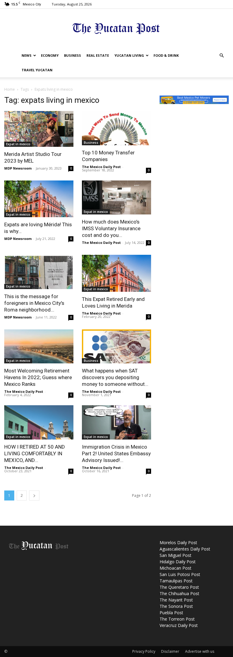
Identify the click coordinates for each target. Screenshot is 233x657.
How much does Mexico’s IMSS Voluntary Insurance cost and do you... (111, 228)
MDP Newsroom (18, 168)
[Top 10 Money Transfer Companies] (116, 128)
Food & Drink (166, 55)
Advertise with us (199, 651)
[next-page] (34, 495)
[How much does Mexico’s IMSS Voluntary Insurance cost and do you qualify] (116, 197)
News (27, 55)
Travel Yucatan (37, 70)
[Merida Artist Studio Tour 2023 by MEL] (38, 129)
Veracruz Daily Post (179, 625)
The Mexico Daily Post (101, 166)
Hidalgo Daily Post (178, 561)
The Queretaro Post (179, 587)
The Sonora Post (176, 606)
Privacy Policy (143, 651)
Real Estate (97, 55)
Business (72, 55)
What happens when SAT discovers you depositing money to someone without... (115, 377)
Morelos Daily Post (178, 542)
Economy (50, 55)
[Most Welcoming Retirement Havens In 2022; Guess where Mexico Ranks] (38, 346)
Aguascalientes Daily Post (185, 549)
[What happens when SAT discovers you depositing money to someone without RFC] (116, 346)
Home (9, 89)
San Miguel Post (175, 555)
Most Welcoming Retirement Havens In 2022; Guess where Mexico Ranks (38, 377)
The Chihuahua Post (179, 593)
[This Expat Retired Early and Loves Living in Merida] (116, 273)
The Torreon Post (177, 619)
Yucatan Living (129, 55)
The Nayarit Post (176, 600)
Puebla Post (171, 612)
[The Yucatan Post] (116, 29)
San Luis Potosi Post (180, 574)
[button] (221, 56)
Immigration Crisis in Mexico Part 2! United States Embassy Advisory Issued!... (116, 453)
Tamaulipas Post (176, 581)
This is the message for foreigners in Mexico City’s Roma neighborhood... (34, 303)
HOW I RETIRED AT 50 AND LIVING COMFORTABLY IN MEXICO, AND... (34, 453)
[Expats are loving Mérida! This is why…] (38, 198)
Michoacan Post (175, 568)
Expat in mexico (18, 144)
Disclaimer (170, 651)
